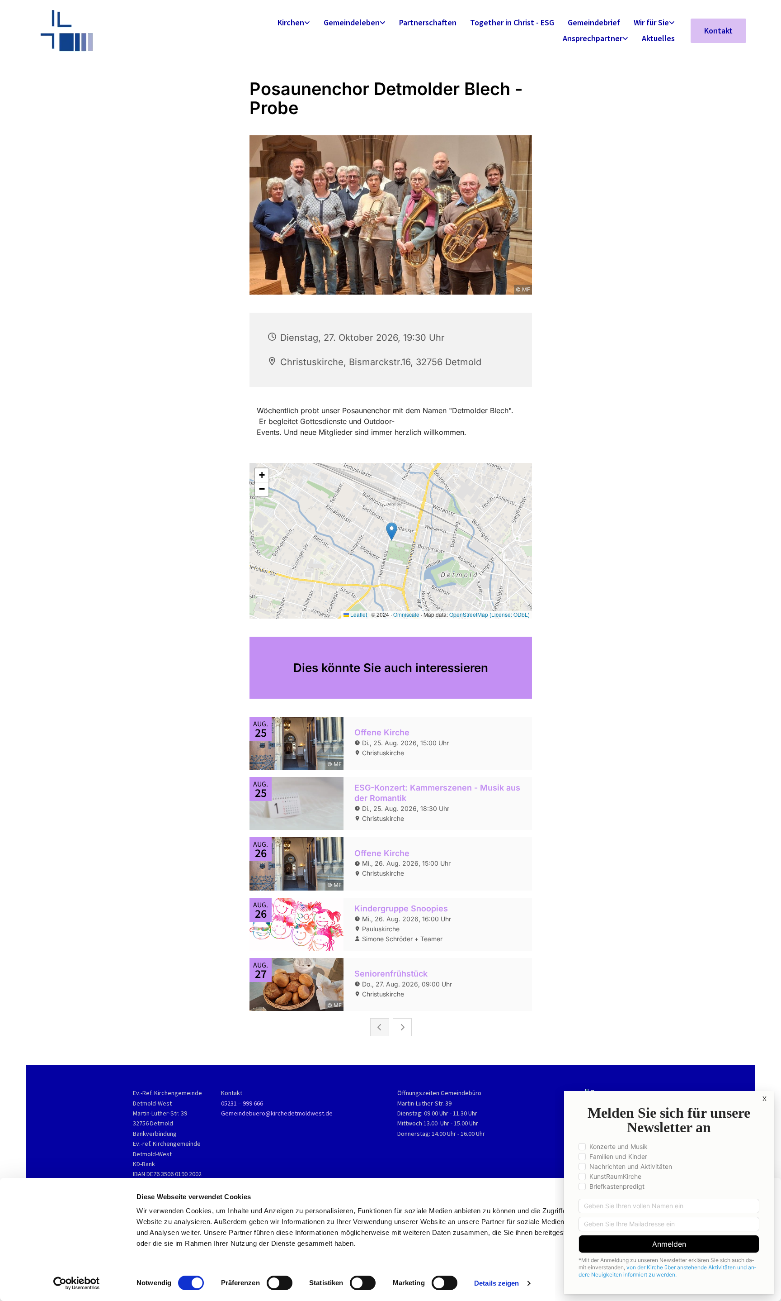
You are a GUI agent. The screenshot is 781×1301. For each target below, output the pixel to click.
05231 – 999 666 (242, 1103)
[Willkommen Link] (122, 30)
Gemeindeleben (352, 22)
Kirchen (291, 22)
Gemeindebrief (594, 22)
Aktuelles (658, 38)
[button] (718, 31)
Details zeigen (496, 1283)
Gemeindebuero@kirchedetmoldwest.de (277, 1113)
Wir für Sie (651, 22)
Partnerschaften (427, 22)
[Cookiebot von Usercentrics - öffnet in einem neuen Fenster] (76, 1283)
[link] (294, 23)
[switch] (279, 1283)
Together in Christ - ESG (512, 22)
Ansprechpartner (592, 38)
